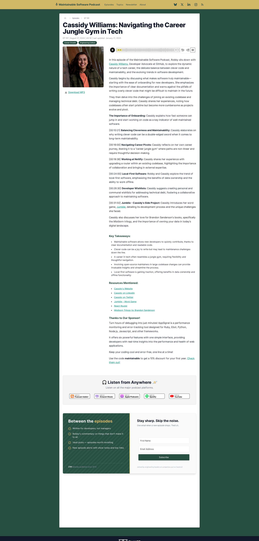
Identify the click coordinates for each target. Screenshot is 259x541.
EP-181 (86, 18)
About (143, 6)
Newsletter (131, 4)
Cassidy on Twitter (123, 297)
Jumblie (121, 206)
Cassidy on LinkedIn (124, 293)
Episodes (109, 4)
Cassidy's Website (123, 288)
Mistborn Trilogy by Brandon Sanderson (134, 310)
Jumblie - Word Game (125, 301)
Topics (119, 4)
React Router (120, 306)
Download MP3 (76, 92)
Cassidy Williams (118, 64)
